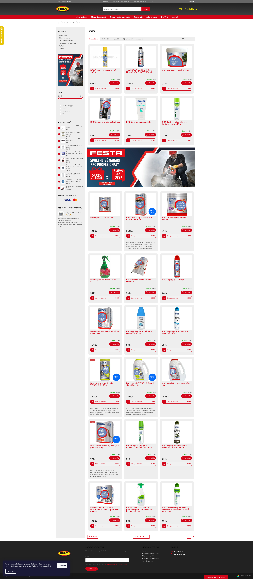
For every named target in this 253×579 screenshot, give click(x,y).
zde (50, 566)
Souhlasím (62, 565)
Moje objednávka (147, 561)
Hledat (145, 9)
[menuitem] (81, 17)
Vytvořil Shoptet (246, 576)
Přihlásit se (91, 569)
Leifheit (61, 49)
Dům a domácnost (64, 38)
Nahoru (94, 537)
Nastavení (10, 571)
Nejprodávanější (127, 39)
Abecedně (139, 39)
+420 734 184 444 (179, 554)
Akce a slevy (63, 35)
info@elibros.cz (178, 551)
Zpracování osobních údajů (150, 558)
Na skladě (67, 105)
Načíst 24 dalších (141, 537)
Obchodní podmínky (139, 2)
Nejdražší (116, 39)
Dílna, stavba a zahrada (66, 41)
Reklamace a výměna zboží (121, 2)
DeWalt (61, 46)
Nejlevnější (105, 39)
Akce (65, 108)
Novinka (66, 111)
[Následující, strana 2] (189, 537)
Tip (65, 114)
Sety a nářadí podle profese (67, 43)
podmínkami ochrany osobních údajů (115, 564)
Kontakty (106, 2)
